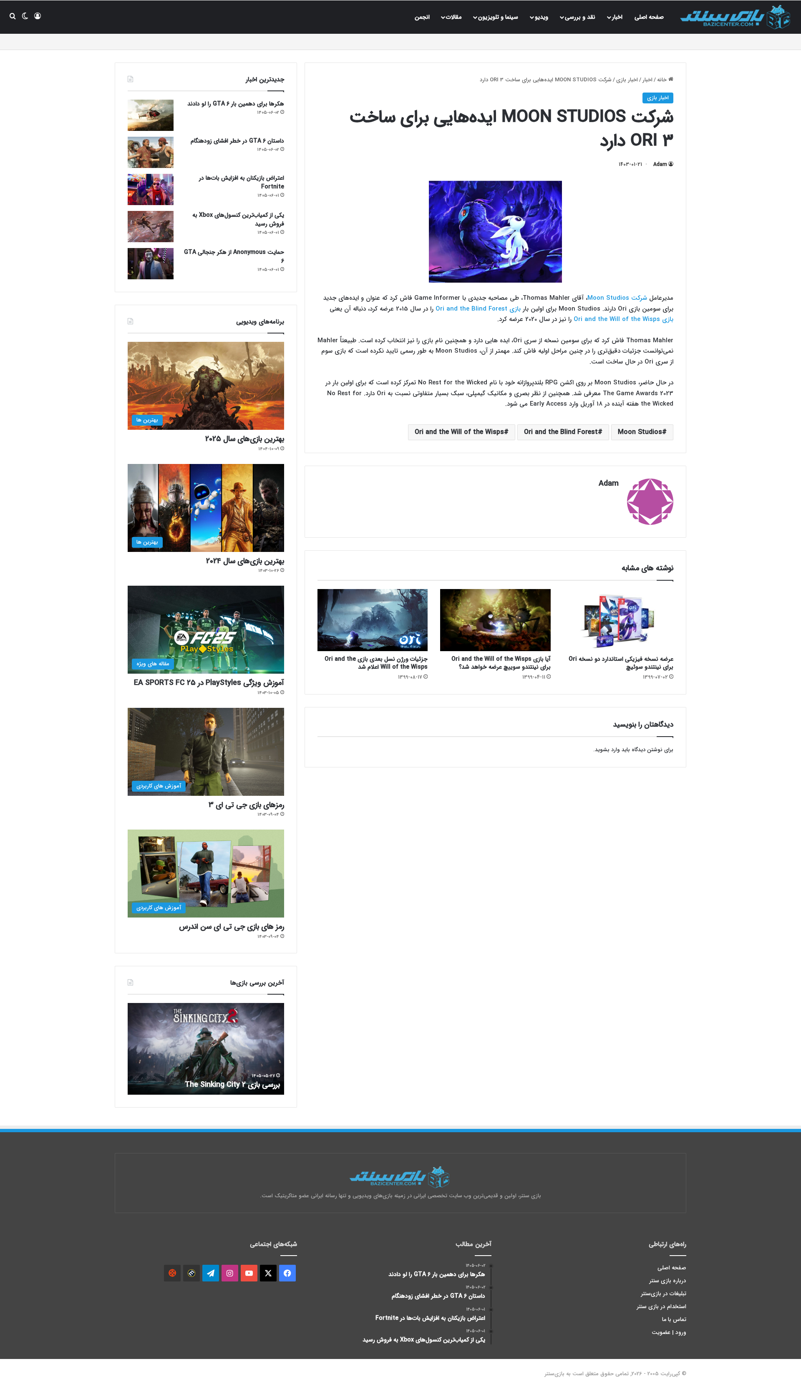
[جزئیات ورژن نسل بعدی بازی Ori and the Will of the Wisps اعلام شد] (372, 620)
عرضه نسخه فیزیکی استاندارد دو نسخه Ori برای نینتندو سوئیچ (621, 663)
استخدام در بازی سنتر (661, 1306)
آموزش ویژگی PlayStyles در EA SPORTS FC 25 (209, 683)
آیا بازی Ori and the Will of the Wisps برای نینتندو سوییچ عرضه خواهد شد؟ (501, 663)
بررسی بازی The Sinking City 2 (232, 1085)
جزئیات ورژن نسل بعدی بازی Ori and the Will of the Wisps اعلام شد (376, 663)
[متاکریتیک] (191, 1273)
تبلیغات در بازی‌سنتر (663, 1293)
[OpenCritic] (172, 1273)
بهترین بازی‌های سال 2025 (244, 439)
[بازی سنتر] (736, 17)
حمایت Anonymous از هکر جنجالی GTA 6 (234, 257)
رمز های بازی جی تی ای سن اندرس (231, 927)
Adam (660, 164)
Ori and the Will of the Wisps (459, 432)
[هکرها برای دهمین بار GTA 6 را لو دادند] (151, 115)
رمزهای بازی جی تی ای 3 (246, 805)
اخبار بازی (627, 79)
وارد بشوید (607, 749)
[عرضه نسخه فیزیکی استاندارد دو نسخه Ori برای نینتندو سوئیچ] (618, 620)
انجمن (422, 17)
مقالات (453, 17)
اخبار (617, 17)
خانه (662, 79)
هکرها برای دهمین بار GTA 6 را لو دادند (235, 103)
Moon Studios (640, 432)
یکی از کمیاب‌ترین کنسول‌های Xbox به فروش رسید (238, 219)
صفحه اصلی (649, 17)
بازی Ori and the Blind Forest (478, 309)
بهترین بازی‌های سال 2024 (245, 561)
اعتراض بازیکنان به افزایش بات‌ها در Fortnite (241, 182)
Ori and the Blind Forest (561, 432)
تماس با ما (674, 1319)
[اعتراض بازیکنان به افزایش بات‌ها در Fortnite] (151, 189)
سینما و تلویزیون (498, 17)
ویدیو (541, 17)
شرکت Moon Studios (617, 298)
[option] (206, 1049)
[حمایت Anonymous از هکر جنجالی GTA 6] (151, 263)
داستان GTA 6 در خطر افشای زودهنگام (237, 140)
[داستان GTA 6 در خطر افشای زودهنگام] (151, 152)
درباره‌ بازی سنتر (668, 1280)
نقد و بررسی (580, 17)
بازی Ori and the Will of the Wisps (623, 319)
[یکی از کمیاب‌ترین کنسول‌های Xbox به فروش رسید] (151, 226)
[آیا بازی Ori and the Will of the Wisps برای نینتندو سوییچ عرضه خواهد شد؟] (495, 620)
